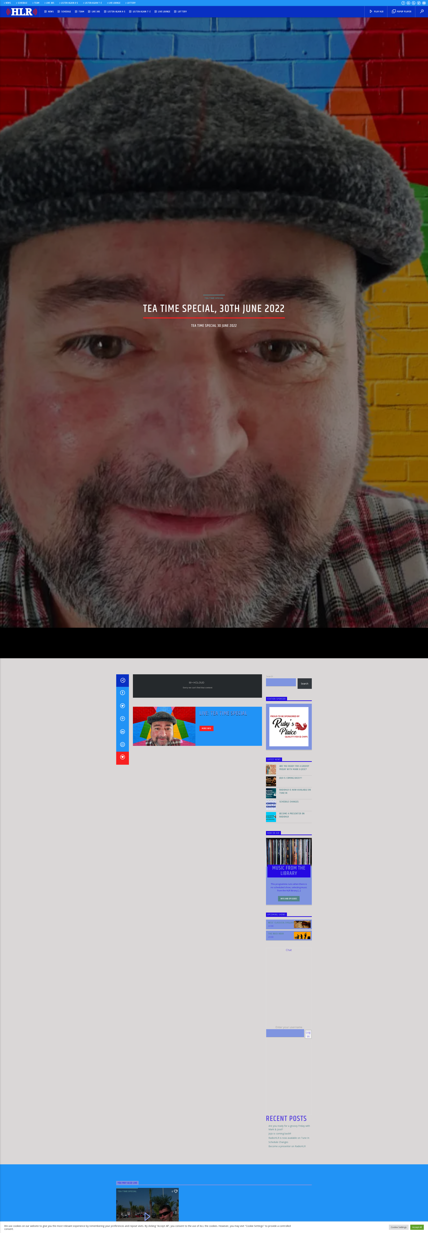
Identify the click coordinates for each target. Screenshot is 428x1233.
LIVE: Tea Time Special (223, 740)
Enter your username (289, 1054)
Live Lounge (114, 3)
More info (206, 755)
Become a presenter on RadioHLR (292, 842)
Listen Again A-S (69, 3)
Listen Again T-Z (93, 3)
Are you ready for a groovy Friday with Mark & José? (294, 795)
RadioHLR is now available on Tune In (295, 818)
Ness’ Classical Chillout (281, 950)
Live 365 (50, 3)
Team (36, 3)
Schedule (22, 3)
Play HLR (378, 12)
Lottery (131, 3)
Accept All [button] (417, 1227)
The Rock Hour (276, 961)
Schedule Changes (289, 829)
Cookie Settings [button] (399, 1227)
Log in (308, 1061)
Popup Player (403, 12)
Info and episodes (289, 926)
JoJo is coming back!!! (290, 805)
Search (269, 703)
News (8, 3)
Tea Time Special (214, 310)
